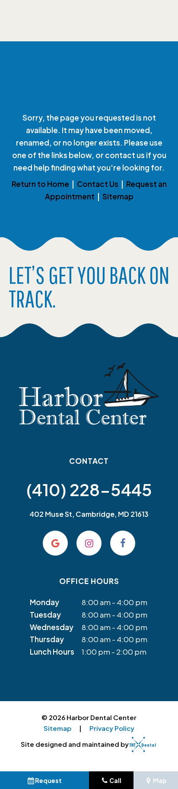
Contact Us (97, 184)
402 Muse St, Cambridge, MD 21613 (89, 514)
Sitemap (118, 196)
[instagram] (89, 543)
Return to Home (40, 184)
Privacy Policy (111, 728)
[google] (55, 543)
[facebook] (122, 543)
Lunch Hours (52, 651)
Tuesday (45, 614)
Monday (44, 602)
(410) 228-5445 (89, 489)
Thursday (47, 639)
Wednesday (51, 627)
